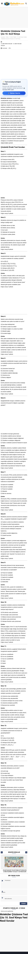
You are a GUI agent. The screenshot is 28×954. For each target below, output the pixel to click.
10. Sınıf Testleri (12, 37)
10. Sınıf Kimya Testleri (22, 37)
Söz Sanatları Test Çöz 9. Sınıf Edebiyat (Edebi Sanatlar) (14, 870)
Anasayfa (3, 37)
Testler (7, 37)
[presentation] (15, 164)
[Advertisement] (14, 64)
